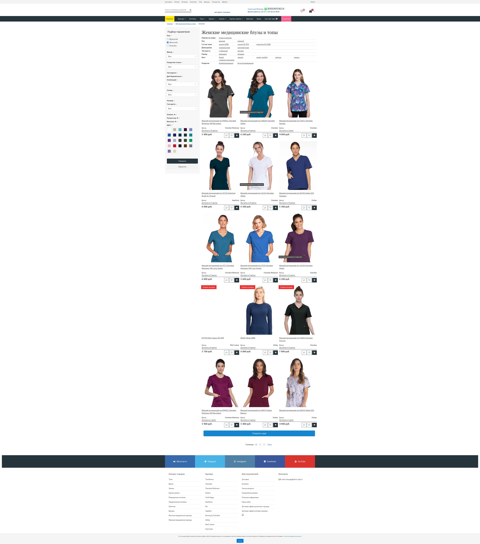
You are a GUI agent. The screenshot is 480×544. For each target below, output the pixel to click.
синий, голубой (261, 57)
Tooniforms (209, 479)
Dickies (207, 493)
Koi (206, 506)
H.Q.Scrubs (209, 529)
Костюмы (192, 19)
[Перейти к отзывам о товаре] (226, 135)
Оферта (224, 2)
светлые (278, 57)
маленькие (223, 54)
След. (270, 444)
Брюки (211, 19)
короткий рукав (243, 48)
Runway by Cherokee (212, 515)
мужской (241, 41)
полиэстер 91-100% (263, 44)
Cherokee (208, 484)
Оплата (177, 2)
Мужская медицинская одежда (180, 520)
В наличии (286, 19)
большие (241, 54)
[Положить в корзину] (236, 135)
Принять (240, 540)
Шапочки (249, 19)
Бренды (207, 2)
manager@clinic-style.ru (294, 479)
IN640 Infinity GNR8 (247, 338)
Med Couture (209, 524)
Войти (313, 2)
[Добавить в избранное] (231, 135)
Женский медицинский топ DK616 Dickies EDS (296, 410)
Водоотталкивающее (246, 63)
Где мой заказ (270, 19)
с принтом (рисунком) (226, 60)
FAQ (200, 2)
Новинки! (169, 19)
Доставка (168, 2)
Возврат (185, 2)
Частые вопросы (248, 488)
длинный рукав (224, 48)
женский (222, 41)
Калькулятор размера (250, 493)
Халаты (222, 19)
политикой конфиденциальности (292, 536)
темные (296, 57)
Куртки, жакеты (236, 19)
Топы (202, 19)
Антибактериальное (226, 63)
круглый (241, 51)
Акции (259, 19)
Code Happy (209, 497)
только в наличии (225, 38)
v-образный (223, 51)
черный (240, 57)
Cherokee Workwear (212, 488)
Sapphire (208, 511)
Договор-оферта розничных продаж (255, 506)
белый (221, 57)
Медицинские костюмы (177, 497)
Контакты (193, 2)
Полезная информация (250, 497)
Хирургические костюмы (177, 502)
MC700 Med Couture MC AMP (213, 338)
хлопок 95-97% (243, 44)
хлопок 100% (223, 44)
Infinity (207, 520)
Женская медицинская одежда (180, 515)
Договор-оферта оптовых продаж (255, 511)
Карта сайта (246, 502)
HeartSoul (208, 502)
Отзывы (215, 2)
